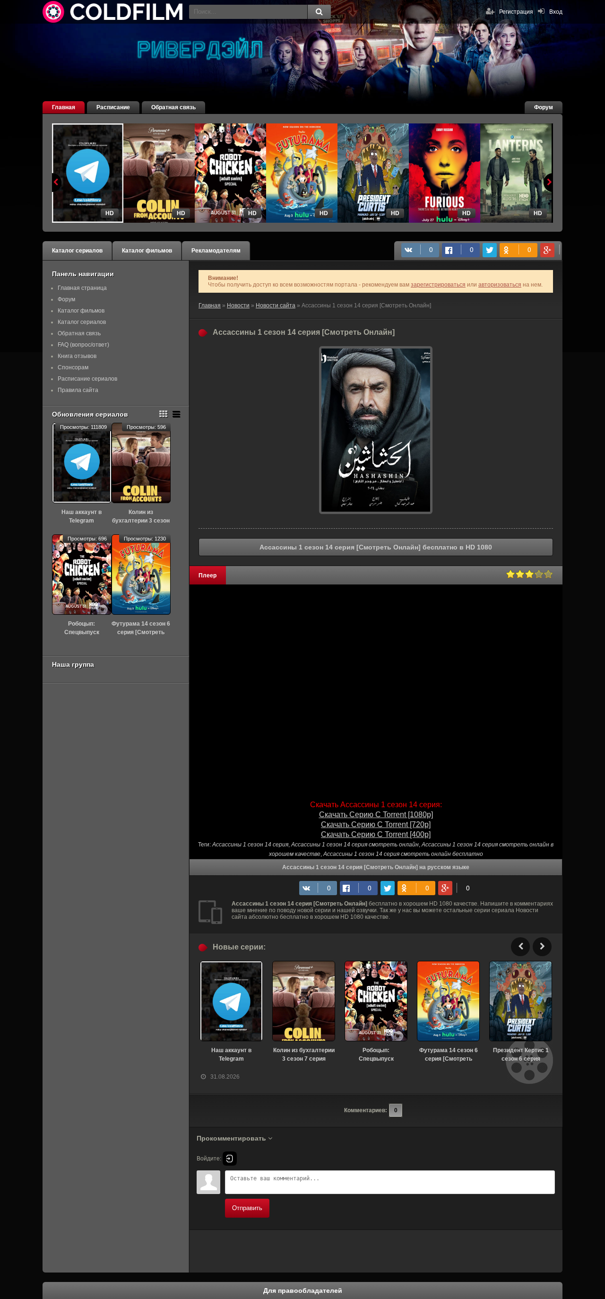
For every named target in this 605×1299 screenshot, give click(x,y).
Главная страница (82, 288)
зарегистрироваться (438, 284)
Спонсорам (73, 367)
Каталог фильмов (147, 250)
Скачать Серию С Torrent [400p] (376, 834)
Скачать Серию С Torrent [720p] (376, 824)
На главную (113, 12)
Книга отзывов (77, 356)
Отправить (247, 1208)
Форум (543, 107)
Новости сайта (275, 305)
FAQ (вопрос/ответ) (83, 344)
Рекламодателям (216, 250)
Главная (63, 107)
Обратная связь (173, 107)
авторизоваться (499, 284)
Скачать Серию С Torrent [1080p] (376, 815)
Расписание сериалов (87, 378)
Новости (238, 305)
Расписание (113, 107)
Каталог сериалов (77, 250)
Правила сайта (78, 390)
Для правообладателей (302, 1290)
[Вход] (230, 1158)
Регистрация (516, 12)
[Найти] (319, 12)
